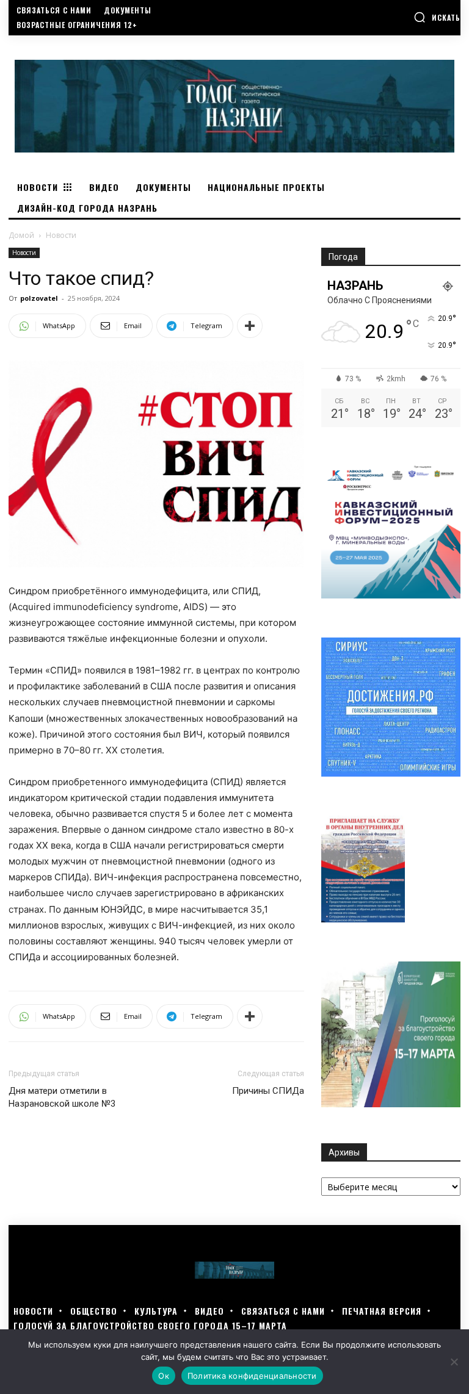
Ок (163, 1376)
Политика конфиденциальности (252, 1376)
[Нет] (454, 1362)
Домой (21, 235)
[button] (436, 17)
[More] (250, 326)
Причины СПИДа (268, 1090)
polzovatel (39, 298)
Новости (24, 252)
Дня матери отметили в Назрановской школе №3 (62, 1097)
